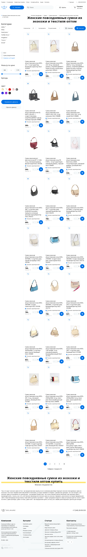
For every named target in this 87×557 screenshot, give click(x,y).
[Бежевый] (2, 89)
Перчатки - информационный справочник (52, 545)
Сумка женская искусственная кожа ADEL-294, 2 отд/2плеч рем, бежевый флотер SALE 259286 (75, 304)
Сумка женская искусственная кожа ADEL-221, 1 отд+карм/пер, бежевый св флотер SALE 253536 (34, 65)
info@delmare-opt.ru (72, 538)
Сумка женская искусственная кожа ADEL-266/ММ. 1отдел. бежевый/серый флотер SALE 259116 (75, 258)
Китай (3, 43)
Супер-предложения (9, 55)
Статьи (27, 2)
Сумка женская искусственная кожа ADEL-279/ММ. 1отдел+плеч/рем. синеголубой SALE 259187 (54, 258)
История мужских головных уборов (54, 540)
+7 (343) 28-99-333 (79, 510)
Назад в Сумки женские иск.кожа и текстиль (11, 16)
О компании (10, 2)
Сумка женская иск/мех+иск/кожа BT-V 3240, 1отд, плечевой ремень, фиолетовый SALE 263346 (33, 161)
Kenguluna (4, 37)
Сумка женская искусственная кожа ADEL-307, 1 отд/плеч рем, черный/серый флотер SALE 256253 (54, 209)
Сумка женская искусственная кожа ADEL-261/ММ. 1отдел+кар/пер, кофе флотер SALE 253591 (34, 443)
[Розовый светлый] (13, 89)
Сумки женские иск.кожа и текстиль (68, 15)
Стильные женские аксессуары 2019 (54, 548)
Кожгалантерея (27, 533)
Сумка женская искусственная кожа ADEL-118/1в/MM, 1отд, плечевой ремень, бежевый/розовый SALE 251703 (54, 351)
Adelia (3, 27)
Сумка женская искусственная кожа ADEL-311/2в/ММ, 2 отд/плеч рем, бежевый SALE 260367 (54, 443)
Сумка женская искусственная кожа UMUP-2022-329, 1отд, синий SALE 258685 (73, 113)
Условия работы (35, 2)
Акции (41, 2)
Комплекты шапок (27, 524)
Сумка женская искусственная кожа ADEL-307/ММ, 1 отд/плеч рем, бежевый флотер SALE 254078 (75, 209)
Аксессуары (26, 537)
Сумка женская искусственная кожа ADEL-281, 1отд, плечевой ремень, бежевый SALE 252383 (34, 398)
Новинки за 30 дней (9, 58)
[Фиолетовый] (6, 93)
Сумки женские (53, 15)
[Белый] (6, 89)
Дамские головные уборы (51, 530)
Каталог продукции (36, 15)
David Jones (5, 32)
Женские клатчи (49, 534)
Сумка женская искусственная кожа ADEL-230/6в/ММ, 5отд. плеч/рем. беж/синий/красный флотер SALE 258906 (54, 398)
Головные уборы (27, 535)
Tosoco (3, 40)
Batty (3, 29)
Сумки (45, 15)
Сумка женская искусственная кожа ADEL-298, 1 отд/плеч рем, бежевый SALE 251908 (75, 349)
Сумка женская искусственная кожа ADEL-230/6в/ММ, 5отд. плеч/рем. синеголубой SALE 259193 (75, 398)
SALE (4, 53)
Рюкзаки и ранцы (27, 530)
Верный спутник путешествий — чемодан (53, 524)
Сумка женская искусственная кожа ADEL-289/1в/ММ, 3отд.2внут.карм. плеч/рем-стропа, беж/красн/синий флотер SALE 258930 (75, 444)
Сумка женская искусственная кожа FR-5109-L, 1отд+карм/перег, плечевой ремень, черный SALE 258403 (54, 161)
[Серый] (17, 89)
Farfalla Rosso (5, 35)
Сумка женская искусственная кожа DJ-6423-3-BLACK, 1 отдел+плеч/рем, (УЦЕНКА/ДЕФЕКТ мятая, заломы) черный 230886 (33, 115)
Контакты (47, 2)
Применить (11, 102)
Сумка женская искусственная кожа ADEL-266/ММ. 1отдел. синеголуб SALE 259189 (34, 303)
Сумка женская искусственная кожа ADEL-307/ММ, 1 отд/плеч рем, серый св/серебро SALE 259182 (34, 258)
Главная (3, 2)
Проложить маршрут (72, 528)
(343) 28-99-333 (82, 2)
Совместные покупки (19, 2)
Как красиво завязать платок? (52, 542)
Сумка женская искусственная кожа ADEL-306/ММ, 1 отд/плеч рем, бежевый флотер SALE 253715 (54, 304)
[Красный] (9, 89)
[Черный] (9, 93)
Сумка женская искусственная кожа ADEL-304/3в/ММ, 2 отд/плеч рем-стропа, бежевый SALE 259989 (34, 350)
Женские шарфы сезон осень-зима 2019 (54, 537)
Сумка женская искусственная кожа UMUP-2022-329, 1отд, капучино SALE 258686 (53, 113)
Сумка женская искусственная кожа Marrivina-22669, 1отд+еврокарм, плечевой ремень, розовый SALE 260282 (75, 162)
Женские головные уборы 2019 (53, 532)
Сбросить (11, 107)
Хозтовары (25, 526)
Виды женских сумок (50, 527)
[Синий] (2, 93)
